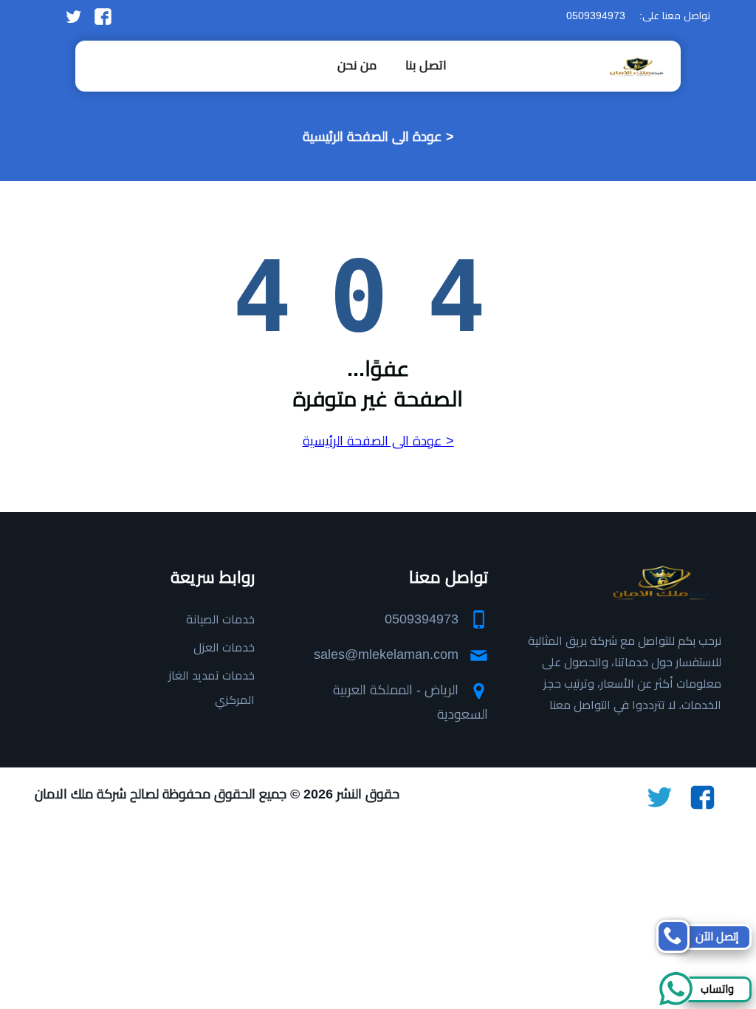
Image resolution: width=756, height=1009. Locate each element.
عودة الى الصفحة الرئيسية (372, 136)
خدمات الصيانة (220, 619)
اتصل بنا (426, 65)
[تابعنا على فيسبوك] (103, 15)
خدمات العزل (224, 647)
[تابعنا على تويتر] (73, 15)
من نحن (357, 65)
